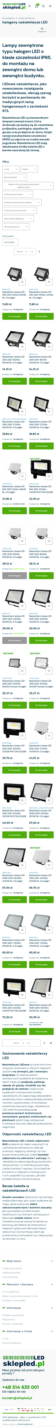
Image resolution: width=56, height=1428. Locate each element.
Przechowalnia (10, 1277)
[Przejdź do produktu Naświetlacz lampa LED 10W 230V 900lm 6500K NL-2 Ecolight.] (14, 468)
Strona (19, 251)
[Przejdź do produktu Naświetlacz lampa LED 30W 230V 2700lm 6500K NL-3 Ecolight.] (14, 404)
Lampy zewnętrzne (26, 18)
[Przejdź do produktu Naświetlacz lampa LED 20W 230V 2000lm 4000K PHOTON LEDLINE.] (14, 728)
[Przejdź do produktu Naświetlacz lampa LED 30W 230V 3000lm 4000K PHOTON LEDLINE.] (14, 792)
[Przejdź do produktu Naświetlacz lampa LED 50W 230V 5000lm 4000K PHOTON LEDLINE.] (14, 987)
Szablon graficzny (17, 1424)
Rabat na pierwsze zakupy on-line (20, 1296)
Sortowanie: (8, 236)
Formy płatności (11, 1292)
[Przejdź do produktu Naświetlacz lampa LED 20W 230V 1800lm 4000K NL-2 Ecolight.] (41, 533)
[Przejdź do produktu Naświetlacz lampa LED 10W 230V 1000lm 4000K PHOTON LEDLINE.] (41, 468)
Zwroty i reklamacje (12, 1324)
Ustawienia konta (11, 1272)
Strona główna (8, 18)
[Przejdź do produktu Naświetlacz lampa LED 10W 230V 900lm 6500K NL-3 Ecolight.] (14, 274)
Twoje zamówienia (12, 1268)
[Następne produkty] (44, 1043)
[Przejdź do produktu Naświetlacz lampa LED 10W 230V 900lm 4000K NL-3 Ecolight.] (41, 274)
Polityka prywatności (13, 1315)
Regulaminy (8, 1319)
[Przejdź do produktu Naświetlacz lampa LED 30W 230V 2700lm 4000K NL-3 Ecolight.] (41, 404)
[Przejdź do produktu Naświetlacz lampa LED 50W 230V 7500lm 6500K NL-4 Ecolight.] (14, 922)
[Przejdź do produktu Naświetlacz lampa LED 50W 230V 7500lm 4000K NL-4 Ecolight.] (41, 922)
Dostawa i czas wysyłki (14, 1300)
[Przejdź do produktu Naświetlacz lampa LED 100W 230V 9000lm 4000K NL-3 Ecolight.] (14, 857)
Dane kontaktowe (11, 1343)
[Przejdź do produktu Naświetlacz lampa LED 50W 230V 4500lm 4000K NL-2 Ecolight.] (41, 857)
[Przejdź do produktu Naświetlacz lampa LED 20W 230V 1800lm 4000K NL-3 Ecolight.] (41, 339)
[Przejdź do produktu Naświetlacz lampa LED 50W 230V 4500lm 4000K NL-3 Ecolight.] (41, 598)
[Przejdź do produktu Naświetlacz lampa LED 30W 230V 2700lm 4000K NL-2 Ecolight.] (41, 728)
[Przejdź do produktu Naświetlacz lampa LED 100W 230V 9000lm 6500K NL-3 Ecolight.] (41, 792)
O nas (5, 1338)
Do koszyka (15, 316)
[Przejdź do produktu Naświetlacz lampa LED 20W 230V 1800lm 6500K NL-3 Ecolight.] (14, 339)
